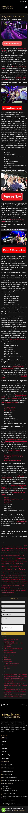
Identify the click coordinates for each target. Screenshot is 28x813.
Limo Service (7, 646)
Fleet (3, 745)
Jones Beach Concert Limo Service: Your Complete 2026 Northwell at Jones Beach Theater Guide (15, 691)
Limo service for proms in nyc (13, 555)
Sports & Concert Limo (10, 656)
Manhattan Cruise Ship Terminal (13, 455)
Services (4, 748)
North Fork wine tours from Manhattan (17, 583)
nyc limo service (9, 585)
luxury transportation (16, 577)
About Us (4, 751)
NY (2, 585)
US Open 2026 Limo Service (11, 663)
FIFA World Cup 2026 (9, 641)
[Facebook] (20, 1)
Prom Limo (6, 654)
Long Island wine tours (22, 575)
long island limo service (7, 572)
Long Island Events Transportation (13, 648)
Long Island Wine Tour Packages (12, 575)
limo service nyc (21, 561)
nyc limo (4, 585)
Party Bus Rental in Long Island (15, 588)
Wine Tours (7, 668)
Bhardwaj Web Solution (19, 810)
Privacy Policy (6, 755)
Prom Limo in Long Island (14, 590)
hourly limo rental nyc (21, 552)
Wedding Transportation (10, 665)
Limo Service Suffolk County (10, 563)
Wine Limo (6, 667)
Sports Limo (7, 657)
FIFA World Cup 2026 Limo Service (13, 643)
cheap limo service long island (15, 550)
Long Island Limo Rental (14, 439)
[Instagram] (22, 1)
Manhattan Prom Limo (18, 579)
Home (4, 741)
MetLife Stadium (8, 650)
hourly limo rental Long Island (11, 552)
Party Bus (14, 585)
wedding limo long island (6, 595)
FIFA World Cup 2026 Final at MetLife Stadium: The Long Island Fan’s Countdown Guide (15, 685)
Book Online (5, 758)
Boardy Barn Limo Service (11, 639)
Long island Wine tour (15, 573)
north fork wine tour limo (20, 581)
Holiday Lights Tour (9, 644)
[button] (26, 7)
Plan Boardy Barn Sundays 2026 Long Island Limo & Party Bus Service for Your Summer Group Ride (15, 680)
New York (6, 581)
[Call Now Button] (3, 810)
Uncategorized (8, 661)
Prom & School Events (10, 652)
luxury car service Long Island (6, 577)
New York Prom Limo (12, 581)
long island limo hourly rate (16, 566)
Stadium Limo (7, 659)
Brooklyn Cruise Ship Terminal (12, 460)
